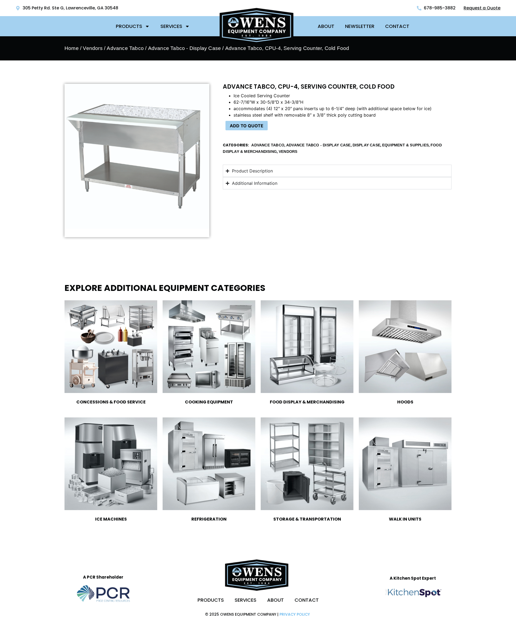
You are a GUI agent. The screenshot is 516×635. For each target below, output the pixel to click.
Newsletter (359, 26)
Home (71, 48)
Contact (397, 26)
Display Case (366, 145)
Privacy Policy (295, 614)
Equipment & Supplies (405, 145)
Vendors (92, 48)
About (326, 26)
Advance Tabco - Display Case (184, 48)
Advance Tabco (125, 48)
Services (171, 26)
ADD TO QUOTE (246, 125)
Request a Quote (482, 8)
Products (129, 26)
